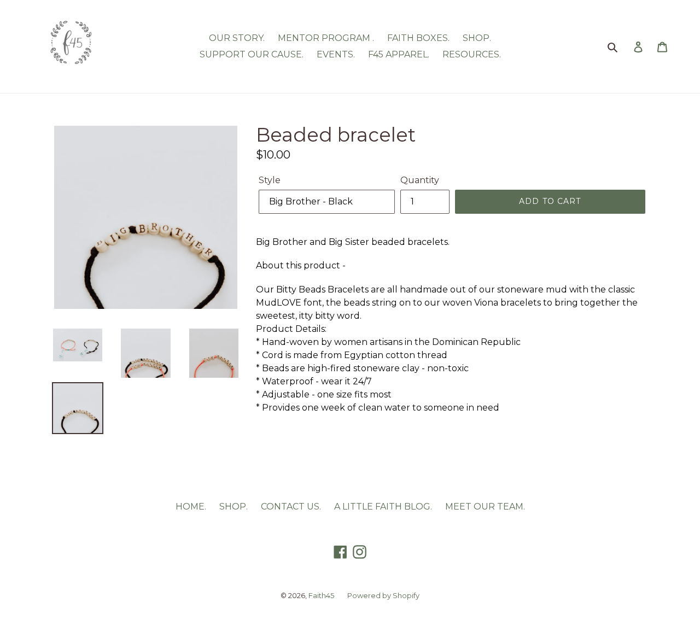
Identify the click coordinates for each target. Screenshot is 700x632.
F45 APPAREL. (398, 54)
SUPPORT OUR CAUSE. (252, 54)
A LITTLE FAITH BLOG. (383, 506)
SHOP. (477, 38)
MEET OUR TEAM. (485, 506)
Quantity (419, 180)
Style (270, 180)
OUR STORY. (237, 38)
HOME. (191, 506)
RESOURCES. (471, 54)
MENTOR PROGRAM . (326, 38)
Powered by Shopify (383, 595)
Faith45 (321, 595)
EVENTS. (336, 54)
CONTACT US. (291, 506)
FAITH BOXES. (418, 38)
